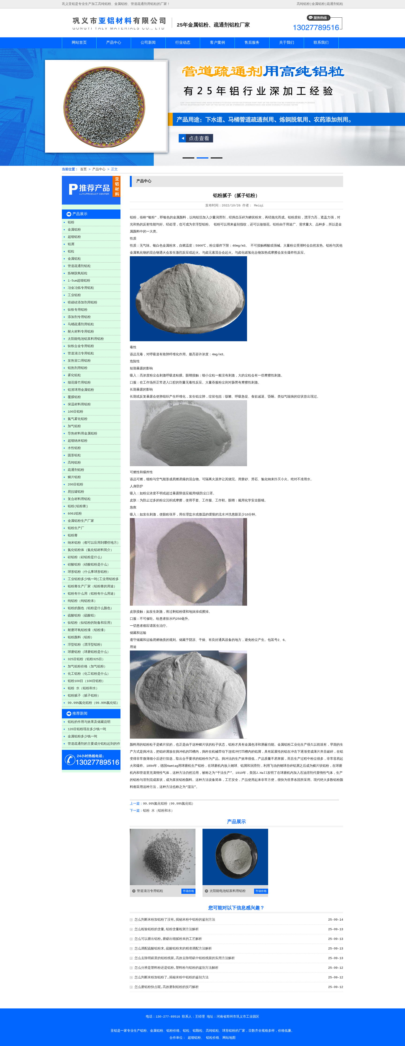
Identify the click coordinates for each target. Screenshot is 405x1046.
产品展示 (79, 214)
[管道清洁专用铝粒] (162, 884)
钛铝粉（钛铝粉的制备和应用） (91, 623)
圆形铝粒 (74, 455)
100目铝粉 (75, 412)
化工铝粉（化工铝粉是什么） (89, 674)
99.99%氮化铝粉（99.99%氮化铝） (94, 703)
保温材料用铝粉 (79, 404)
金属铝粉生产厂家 (81, 521)
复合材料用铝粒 (79, 499)
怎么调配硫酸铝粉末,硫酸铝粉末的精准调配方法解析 (173, 948)
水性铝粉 (74, 448)
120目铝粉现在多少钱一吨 (87, 729)
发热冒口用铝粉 (79, 361)
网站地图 (229, 1038)
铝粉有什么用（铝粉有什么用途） (92, 594)
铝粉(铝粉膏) (78, 506)
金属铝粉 (318, 4)
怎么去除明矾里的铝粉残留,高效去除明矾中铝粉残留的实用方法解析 (185, 958)
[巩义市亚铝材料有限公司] (117, 31)
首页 (83, 169)
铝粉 (71, 222)
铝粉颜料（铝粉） (81, 637)
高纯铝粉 (74, 463)
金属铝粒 (74, 259)
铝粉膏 (73, 535)
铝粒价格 (212, 1038)
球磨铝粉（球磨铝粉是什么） (89, 652)
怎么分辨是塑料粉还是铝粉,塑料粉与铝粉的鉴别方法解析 (176, 968)
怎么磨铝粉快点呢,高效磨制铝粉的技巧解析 (167, 987)
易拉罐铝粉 (76, 492)
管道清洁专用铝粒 (81, 353)
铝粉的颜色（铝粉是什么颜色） (91, 608)
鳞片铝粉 (74, 477)
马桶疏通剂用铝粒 (81, 324)
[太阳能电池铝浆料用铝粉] (235, 884)
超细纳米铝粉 (77, 441)
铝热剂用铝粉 (77, 368)
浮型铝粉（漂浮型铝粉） (86, 645)
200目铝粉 (75, 484)
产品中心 (113, 43)
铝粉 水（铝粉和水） (83, 688)
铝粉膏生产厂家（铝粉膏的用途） (92, 586)
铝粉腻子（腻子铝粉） (84, 695)
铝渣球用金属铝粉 (81, 390)
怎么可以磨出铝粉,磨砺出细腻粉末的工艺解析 (168, 939)
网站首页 (79, 43)
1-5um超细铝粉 (79, 281)
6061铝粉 (75, 513)
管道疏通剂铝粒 (79, 266)
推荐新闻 (79, 714)
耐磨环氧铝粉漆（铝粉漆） (87, 630)
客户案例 (217, 43)
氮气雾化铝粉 (77, 419)
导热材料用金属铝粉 (82, 433)
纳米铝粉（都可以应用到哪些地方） (94, 543)
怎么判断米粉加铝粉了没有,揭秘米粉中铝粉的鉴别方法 (175, 920)
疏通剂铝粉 (76, 470)
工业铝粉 (74, 295)
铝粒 (71, 251)
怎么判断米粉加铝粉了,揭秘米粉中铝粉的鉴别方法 (172, 977)
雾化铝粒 (74, 375)
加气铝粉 (74, 426)
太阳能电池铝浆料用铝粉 (86, 339)
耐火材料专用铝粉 (81, 331)
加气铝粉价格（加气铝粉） (87, 666)
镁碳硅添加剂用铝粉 (82, 302)
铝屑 (71, 244)
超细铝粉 (74, 237)
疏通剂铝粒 (335, 4)
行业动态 (182, 43)
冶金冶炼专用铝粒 (81, 288)
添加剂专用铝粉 (79, 317)
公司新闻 (148, 43)
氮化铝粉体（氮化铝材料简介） (91, 550)
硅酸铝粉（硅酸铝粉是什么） (89, 564)
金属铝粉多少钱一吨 (82, 736)
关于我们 (286, 43)
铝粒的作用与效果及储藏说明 (89, 722)
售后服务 (251, 43)
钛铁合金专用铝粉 (81, 346)
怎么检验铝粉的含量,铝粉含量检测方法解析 (167, 929)
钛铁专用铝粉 (77, 310)
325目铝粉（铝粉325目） (86, 659)
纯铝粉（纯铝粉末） (82, 601)
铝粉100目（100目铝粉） (86, 681)
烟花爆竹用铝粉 (79, 382)
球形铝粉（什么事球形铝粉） (89, 572)
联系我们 (321, 43)
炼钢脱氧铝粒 (77, 273)
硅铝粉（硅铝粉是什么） (86, 557)
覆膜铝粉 (74, 397)
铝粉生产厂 (76, 528)
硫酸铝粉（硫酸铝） (82, 615)
